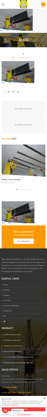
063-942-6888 (10, 392)
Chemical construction (13, 345)
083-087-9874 (24, 392)
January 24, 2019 (9, 182)
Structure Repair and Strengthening (18, 357)
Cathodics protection (12, 340)
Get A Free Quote (24, 241)
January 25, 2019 (25, 58)
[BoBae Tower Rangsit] (23, 161)
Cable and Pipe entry (12, 334)
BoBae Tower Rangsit (11, 179)
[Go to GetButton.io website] (5, 414)
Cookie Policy (14, 405)
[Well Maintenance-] (23, 4)
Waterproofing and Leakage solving (18, 362)
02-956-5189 (9, 387)
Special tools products (13, 351)
